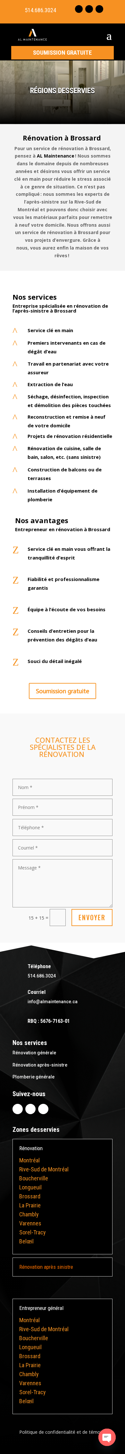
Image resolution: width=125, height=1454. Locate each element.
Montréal (29, 1160)
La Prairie (30, 1205)
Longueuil (30, 1187)
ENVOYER (92, 917)
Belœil (26, 1241)
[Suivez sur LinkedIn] (89, 9)
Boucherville (33, 1178)
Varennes (30, 1223)
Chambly (29, 1214)
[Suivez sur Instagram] (99, 9)
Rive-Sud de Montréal (44, 1169)
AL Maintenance (55, 156)
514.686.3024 (40, 10)
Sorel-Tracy (32, 1232)
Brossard (29, 1196)
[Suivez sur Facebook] (79, 9)
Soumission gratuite (62, 52)
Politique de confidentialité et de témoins (62, 1432)
